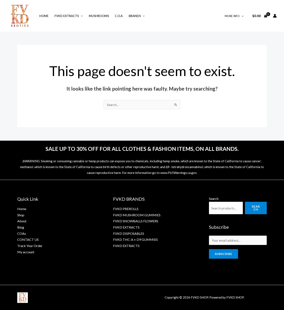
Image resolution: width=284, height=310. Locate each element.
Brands (135, 16)
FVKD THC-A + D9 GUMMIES (135, 239)
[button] (81, 16)
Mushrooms (99, 16)
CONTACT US (28, 239)
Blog (20, 227)
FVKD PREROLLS (125, 209)
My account (25, 252)
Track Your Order (29, 246)
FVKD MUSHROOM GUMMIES (137, 215)
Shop (20, 215)
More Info (232, 16)
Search (214, 199)
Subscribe (223, 254)
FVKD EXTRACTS (66, 16)
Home (43, 16)
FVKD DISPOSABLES (128, 233)
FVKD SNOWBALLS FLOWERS (135, 221)
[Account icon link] (275, 16)
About (21, 221)
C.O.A (119, 16)
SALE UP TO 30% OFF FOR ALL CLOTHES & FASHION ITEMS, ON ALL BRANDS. (142, 148)
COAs (21, 233)
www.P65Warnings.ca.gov (178, 173)
